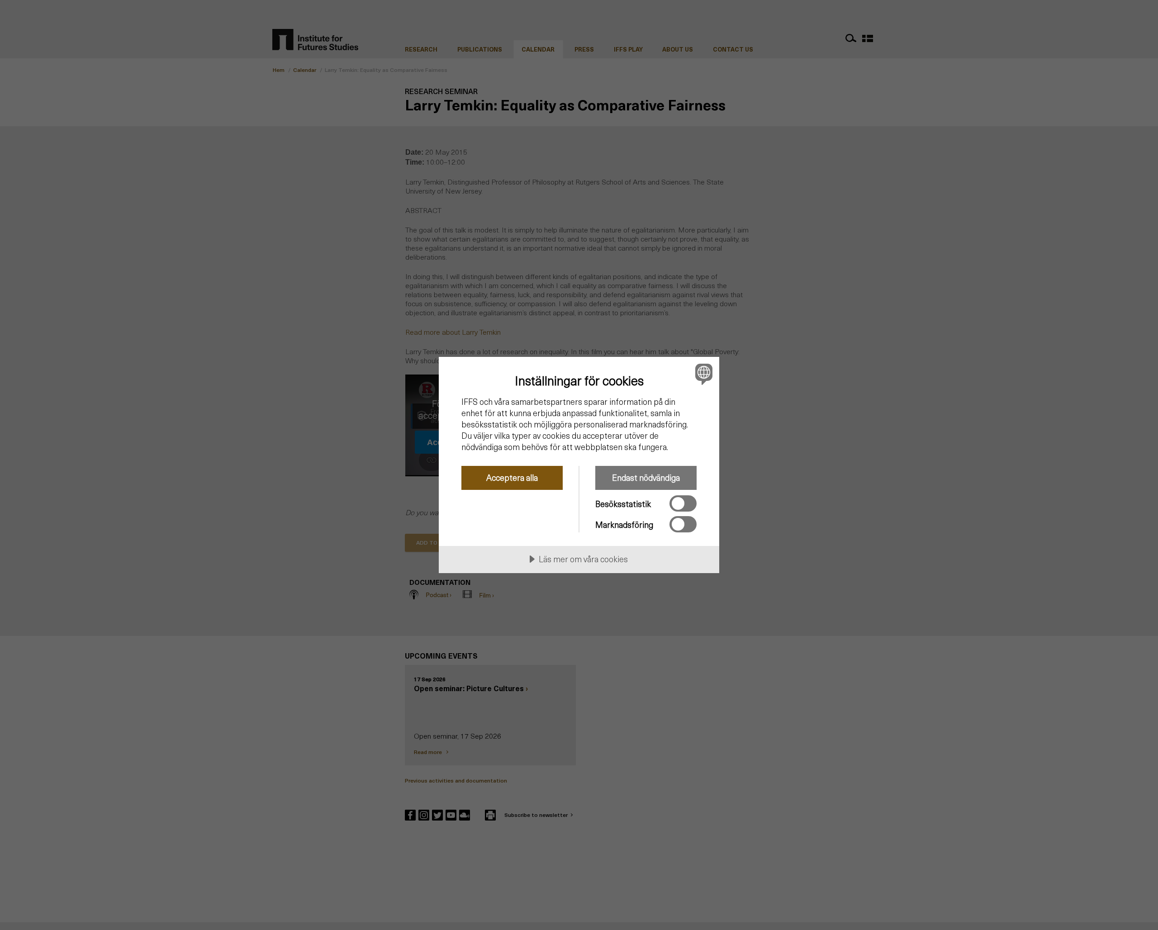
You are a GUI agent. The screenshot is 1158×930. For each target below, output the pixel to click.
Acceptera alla (512, 477)
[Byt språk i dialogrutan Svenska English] (702, 374)
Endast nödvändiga (646, 477)
